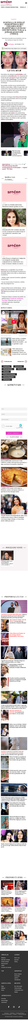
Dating (15, 961)
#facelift (14, 166)
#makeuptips (16, 167)
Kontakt (15, 1014)
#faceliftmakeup (7, 166)
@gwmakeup (6, 164)
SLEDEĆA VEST (23, 335)
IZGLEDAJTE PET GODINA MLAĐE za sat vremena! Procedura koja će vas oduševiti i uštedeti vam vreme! (13, 232)
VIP (1, 889)
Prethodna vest (8, 361)
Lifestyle (18, 971)
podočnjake (19, 74)
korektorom (13, 76)
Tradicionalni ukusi (5, 486)
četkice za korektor (7, 119)
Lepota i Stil (6, 983)
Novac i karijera (18, 974)
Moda (2, 990)
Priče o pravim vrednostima (9, 7)
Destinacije (17, 975)
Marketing (12, 1013)
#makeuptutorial (7, 167)
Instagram (20, 298)
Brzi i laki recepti (5, 458)
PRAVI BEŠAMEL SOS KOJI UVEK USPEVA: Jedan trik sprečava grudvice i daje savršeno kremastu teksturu (14, 462)
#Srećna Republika (8, 377)
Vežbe (2, 965)
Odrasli (4, 228)
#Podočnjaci (6, 379)
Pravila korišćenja (20, 1013)
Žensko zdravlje (5, 961)
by (11, 44)
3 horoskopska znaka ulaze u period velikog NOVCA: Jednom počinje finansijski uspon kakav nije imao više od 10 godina (20, 926)
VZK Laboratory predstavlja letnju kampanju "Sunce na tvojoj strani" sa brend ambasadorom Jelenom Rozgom (19, 351)
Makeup (14, 19)
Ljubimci (16, 977)
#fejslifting (6, 366)
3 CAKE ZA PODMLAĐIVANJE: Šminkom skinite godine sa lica (12, 205)
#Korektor (6, 371)
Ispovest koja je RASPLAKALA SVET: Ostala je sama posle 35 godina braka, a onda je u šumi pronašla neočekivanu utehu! (7, 943)
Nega (4, 256)
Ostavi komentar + (14, 433)
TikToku (3, 291)
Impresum (6, 1013)
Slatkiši (16, 992)
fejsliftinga (13, 79)
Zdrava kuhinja (17, 988)
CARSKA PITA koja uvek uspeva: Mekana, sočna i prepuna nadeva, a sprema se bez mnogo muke (12, 489)
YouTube (4, 300)
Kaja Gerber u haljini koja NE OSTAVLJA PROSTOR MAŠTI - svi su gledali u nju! (19, 341)
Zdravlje (23, 7)
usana (12, 113)
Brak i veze (17, 957)
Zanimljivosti (17, 979)
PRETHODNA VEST (6, 335)
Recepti (17, 983)
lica (17, 97)
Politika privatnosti (22, 1014)
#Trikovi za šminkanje (9, 374)
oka (11, 87)
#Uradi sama (18, 366)
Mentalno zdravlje (5, 959)
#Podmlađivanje (7, 369)
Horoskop (3, 513)
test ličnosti (4, 1002)
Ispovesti (3, 939)
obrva (2, 109)
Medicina (3, 957)
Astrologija (6, 996)
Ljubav (17, 955)
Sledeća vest (21, 361)
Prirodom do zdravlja (6, 967)
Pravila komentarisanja (7, 1014)
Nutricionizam (4, 963)
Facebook (13, 298)
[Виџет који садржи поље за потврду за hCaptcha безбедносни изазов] (12, 426)
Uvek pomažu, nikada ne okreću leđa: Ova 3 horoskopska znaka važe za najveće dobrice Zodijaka (20, 909)
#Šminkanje (21, 369)
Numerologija (4, 1000)
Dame (2, 270)
